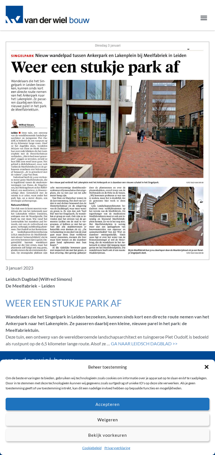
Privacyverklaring (117, 448)
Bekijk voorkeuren (107, 435)
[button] (206, 367)
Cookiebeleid (92, 448)
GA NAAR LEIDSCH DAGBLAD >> (144, 343)
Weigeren (107, 419)
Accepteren (107, 404)
